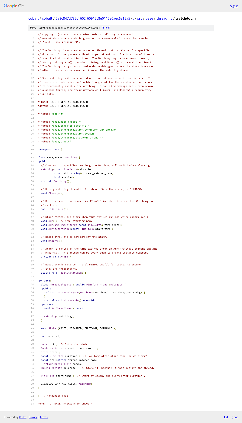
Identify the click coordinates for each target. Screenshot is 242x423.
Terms (44, 417)
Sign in (234, 6)
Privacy (33, 417)
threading (164, 18)
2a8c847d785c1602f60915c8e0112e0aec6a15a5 (93, 18)
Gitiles (22, 417)
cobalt (33, 18)
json (235, 417)
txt (226, 417)
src (139, 18)
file (106, 27)
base (149, 18)
